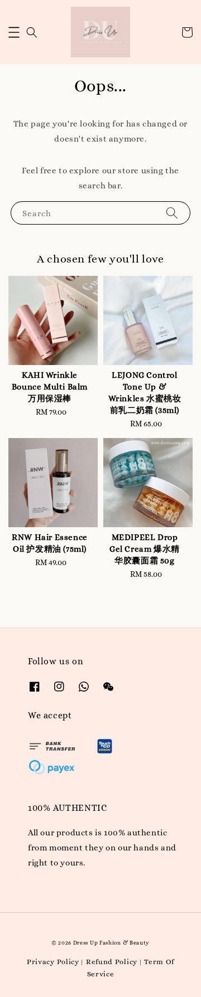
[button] (14, 32)
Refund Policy (111, 961)
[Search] (172, 212)
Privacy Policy (53, 961)
